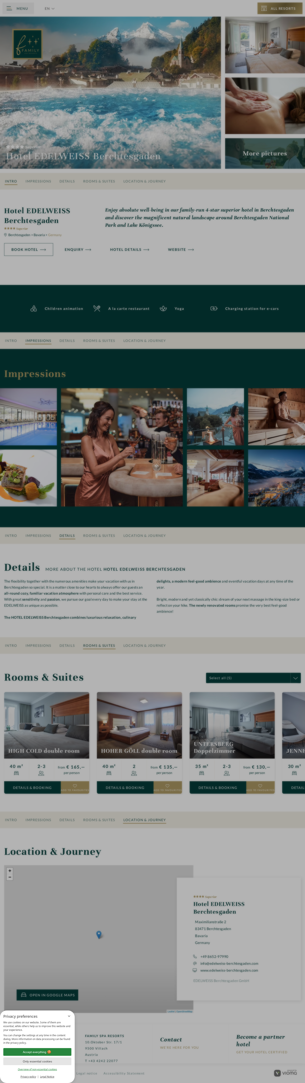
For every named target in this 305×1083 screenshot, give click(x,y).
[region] (37, 1033)
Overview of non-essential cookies (37, 1069)
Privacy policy (28, 1076)
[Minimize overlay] (69, 1016)
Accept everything (34, 1052)
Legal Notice (47, 1076)
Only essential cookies (37, 1061)
